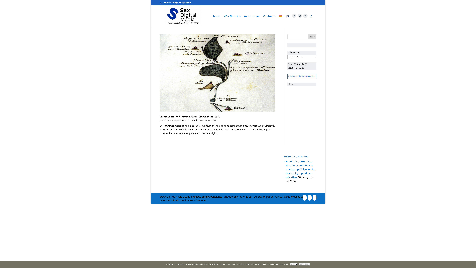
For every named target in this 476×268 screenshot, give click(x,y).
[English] (287, 21)
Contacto (269, 16)
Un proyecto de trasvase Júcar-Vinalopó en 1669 (190, 116)
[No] (473, 264)
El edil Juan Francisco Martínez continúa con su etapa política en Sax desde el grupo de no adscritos (300, 169)
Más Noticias (232, 16)
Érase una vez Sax (207, 120)
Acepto (294, 264)
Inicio (216, 16)
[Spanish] (280, 21)
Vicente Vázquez (172, 120)
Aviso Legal (252, 16)
